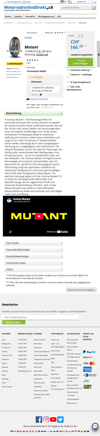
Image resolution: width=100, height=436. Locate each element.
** (85, 46)
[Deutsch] (62, 1)
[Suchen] (94, 7)
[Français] (65, 1)
